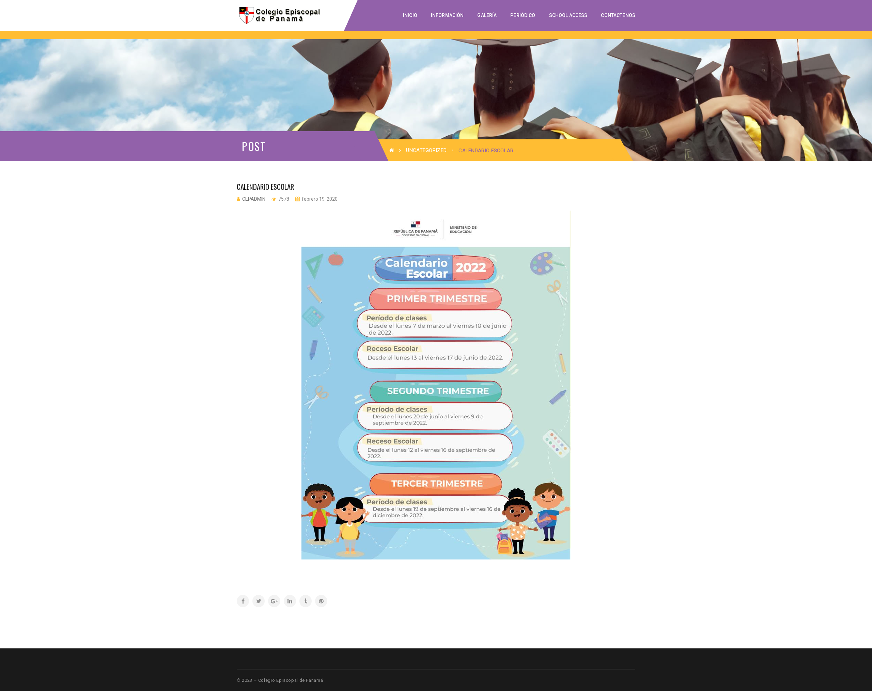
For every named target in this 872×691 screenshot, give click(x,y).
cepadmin (253, 199)
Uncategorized (426, 150)
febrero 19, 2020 (319, 199)
